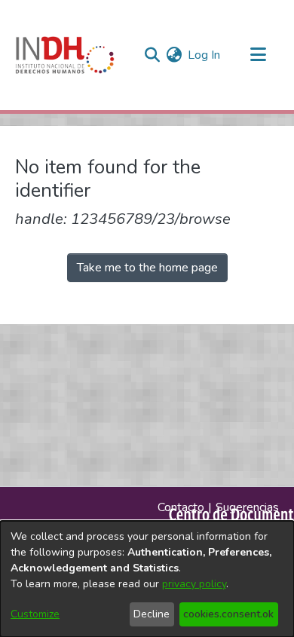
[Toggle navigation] (258, 55)
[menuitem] (173, 55)
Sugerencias (247, 507)
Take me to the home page (147, 267)
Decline (151, 614)
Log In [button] (205, 55)
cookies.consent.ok (228, 614)
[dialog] (147, 579)
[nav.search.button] (151, 55)
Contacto (181, 507)
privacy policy (194, 584)
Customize (35, 614)
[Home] (65, 55)
